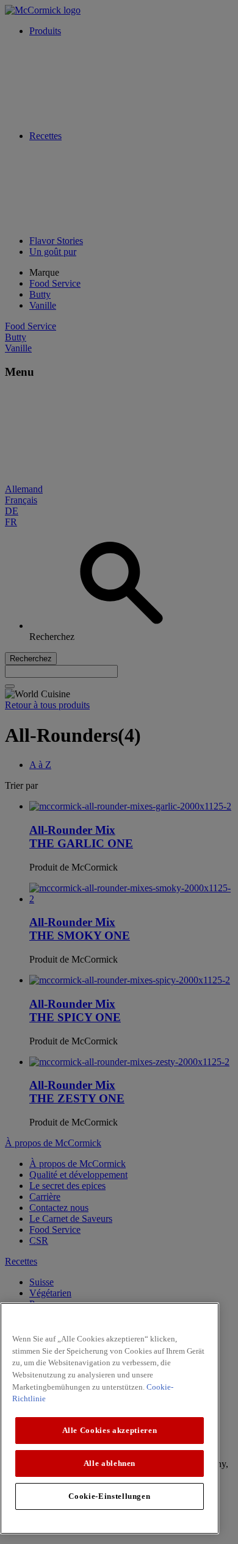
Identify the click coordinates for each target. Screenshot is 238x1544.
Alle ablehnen (110, 1463)
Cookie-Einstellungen (109, 1496)
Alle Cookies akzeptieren (109, 1430)
